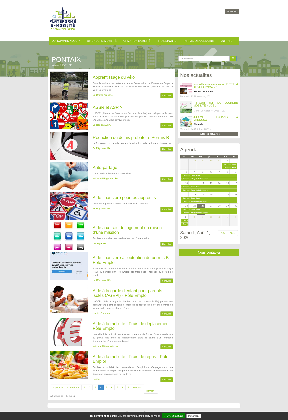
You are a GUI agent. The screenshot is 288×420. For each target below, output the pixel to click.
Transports (167, 40)
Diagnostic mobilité (102, 40)
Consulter (166, 96)
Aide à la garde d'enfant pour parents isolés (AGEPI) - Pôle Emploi (127, 293)
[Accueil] (62, 18)
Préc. (223, 233)
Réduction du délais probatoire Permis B (131, 137)
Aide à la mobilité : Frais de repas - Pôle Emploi (130, 359)
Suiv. (232, 233)
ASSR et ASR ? (107, 107)
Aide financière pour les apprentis (124, 197)
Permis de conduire (199, 40)
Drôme (55, 65)
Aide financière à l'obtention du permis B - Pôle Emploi (132, 260)
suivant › (137, 387)
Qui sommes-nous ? (66, 40)
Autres (227, 40)
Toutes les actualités (209, 133)
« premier (58, 387)
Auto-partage (105, 167)
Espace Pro (232, 11)
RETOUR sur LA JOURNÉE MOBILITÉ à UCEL (216, 104)
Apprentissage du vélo (114, 77)
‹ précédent (73, 387)
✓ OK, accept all (173, 415)
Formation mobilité (136, 40)
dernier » (151, 390)
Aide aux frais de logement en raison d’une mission (127, 230)
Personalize (194, 416)
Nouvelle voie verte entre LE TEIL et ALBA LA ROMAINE (216, 86)
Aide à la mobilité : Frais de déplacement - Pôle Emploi (132, 326)
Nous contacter (209, 252)
